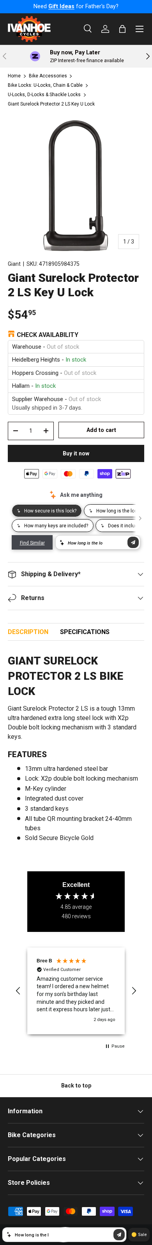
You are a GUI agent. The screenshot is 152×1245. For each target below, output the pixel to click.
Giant (14, 264)
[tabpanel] (76, 747)
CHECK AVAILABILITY (47, 335)
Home (14, 76)
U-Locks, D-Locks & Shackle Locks (44, 94)
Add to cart (101, 430)
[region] (76, 991)
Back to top (76, 1085)
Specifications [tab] (85, 632)
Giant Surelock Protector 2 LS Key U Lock (51, 104)
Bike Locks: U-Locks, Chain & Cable (45, 85)
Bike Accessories (48, 76)
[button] (18, 991)
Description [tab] (28, 632)
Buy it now (76, 453)
